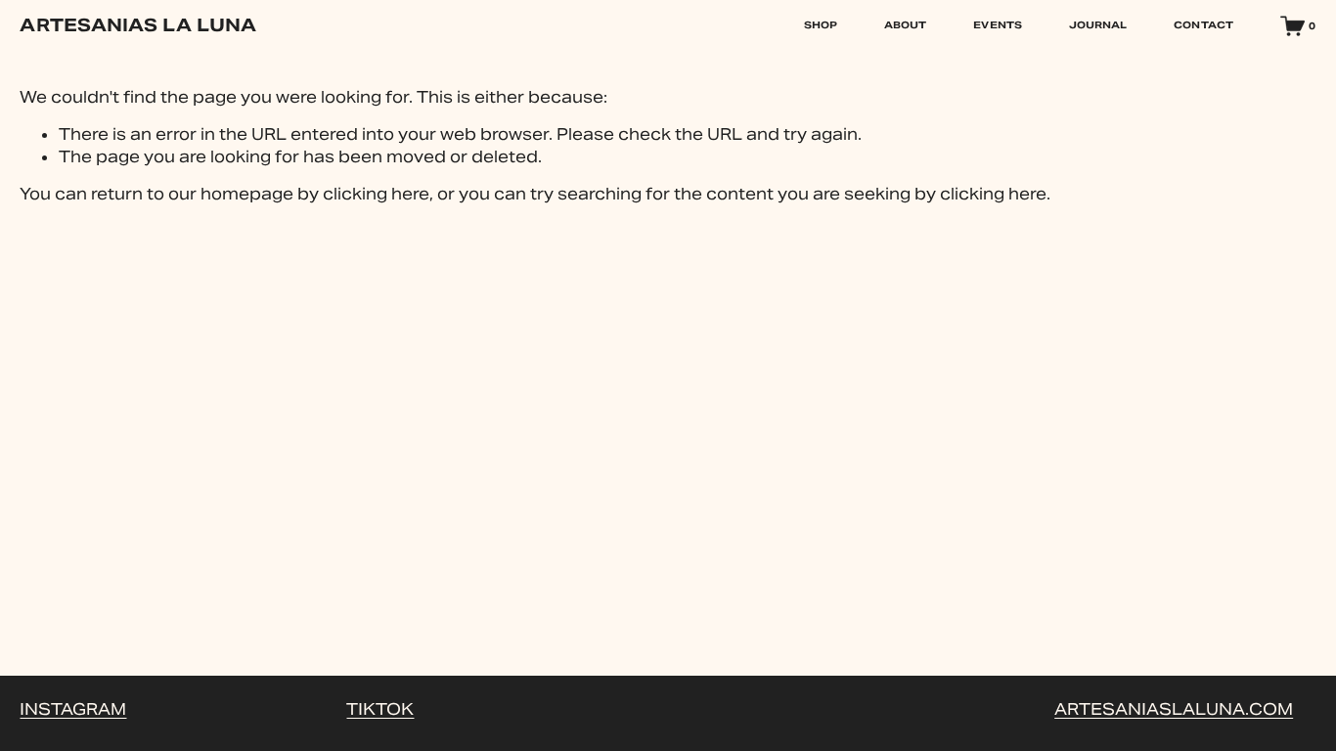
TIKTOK (380, 709)
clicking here (376, 194)
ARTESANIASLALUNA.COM (1173, 709)
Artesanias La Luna (138, 25)
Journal (1098, 25)
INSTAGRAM (73, 709)
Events (997, 25)
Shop (820, 25)
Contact (1203, 25)
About (905, 25)
